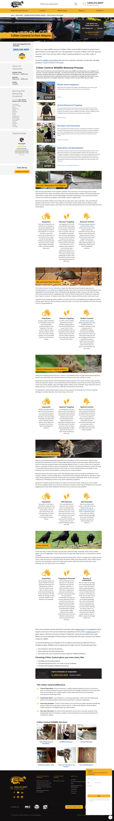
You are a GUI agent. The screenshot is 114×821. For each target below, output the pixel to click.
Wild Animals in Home (42, 780)
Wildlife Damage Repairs (43, 785)
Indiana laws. (80, 629)
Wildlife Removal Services (42, 777)
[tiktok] (14, 797)
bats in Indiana (80, 464)
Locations (43, 10)
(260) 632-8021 (21, 49)
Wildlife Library (62, 10)
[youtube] (18, 792)
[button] (30, 148)
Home (12, 15)
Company (73, 779)
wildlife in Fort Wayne (51, 60)
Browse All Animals (59, 780)
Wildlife (59, 97)
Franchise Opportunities (74, 807)
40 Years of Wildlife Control (78, 781)
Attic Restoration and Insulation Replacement (68, 165)
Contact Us (74, 791)
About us (82, 10)
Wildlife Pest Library (58, 777)
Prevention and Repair (62, 139)
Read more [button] (21, 154)
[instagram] (22, 797)
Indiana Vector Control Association (49, 288)
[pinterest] (18, 797)
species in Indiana (60, 375)
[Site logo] (17, 4)
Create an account (22, 171)
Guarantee (74, 789)
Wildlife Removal (61, 117)
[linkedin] (22, 792)
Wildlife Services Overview (19, 10)
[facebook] (14, 793)
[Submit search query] (76, 4)
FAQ (72, 783)
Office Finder (19, 15)
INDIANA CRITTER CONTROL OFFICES (34, 15)
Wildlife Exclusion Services (43, 783)
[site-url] (18, 780)
